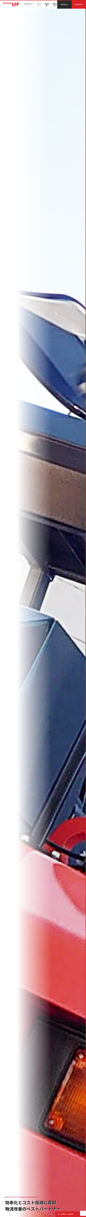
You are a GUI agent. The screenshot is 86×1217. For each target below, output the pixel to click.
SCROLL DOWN (67, 1214)
